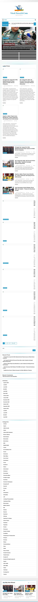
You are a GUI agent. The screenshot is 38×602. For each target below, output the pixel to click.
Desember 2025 (6, 399)
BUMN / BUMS (6, 445)
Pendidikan (5, 533)
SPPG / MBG (5, 563)
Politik (4, 548)
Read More (16, 157)
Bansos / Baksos (6, 434)
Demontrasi (5, 453)
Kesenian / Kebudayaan (7, 481)
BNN (4, 443)
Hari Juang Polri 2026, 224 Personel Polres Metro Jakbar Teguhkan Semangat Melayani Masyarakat (25, 162)
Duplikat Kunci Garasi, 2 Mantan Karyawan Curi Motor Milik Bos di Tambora (18, 370)
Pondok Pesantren (6, 552)
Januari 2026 (5, 397)
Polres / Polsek (6, 550)
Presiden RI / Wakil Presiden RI (9, 559)
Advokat (5, 423)
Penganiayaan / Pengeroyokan (9, 535)
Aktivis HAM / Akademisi (8, 432)
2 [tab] (32, 49)
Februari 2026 (6, 395)
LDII (4, 496)
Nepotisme (5, 514)
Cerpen (4, 447)
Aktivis (4, 430)
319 (13, 343)
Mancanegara (6, 503)
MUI (4, 507)
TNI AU (4, 567)
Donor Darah (5, 458)
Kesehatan (5, 479)
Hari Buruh (5, 464)
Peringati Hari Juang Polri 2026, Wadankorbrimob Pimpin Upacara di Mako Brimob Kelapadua (21, 42)
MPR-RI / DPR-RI (6, 505)
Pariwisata (5, 522)
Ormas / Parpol (6, 520)
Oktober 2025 (5, 404)
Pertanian (5, 539)
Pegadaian (5, 524)
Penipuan (5, 537)
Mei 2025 (5, 414)
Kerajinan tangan (6, 477)
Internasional (5, 468)
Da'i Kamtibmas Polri (7, 449)
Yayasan (5, 574)
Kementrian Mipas (6, 475)
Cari (3, 348)
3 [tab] (33, 49)
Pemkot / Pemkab (6, 531)
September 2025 (6, 406)
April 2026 (5, 391)
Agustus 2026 (6, 382)
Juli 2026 (5, 384)
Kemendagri (5, 473)
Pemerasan (5, 529)
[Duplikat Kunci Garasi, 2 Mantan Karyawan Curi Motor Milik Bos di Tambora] (17, 210)
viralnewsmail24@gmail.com (8, 85)
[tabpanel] (7, 591)
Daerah (4, 451)
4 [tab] (34, 49)
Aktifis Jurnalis (6, 428)
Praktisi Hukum (6, 554)
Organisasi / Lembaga (7, 518)
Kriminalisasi (5, 492)
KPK (4, 490)
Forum (4, 462)
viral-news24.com (19, 13)
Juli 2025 (5, 410)
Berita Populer (6, 436)
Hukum (4, 466)
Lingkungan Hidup (6, 501)
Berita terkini (6, 193)
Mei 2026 (5, 389)
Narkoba (5, 310)
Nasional (5, 511)
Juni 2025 (5, 412)
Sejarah (4, 561)
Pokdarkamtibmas (6, 544)
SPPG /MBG (5, 565)
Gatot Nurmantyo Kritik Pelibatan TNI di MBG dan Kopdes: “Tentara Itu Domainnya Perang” (25, 189)
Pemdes (4, 526)
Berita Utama (5, 219)
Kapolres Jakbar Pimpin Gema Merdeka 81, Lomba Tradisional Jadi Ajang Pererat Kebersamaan (10, 117)
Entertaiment (5, 460)
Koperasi (5, 486)
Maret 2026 (5, 393)
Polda (4, 546)
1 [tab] (30, 49)
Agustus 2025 (6, 408)
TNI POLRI (9, 38)
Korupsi (4, 488)
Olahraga (5, 516)
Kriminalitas (5, 494)
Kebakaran (5, 471)
